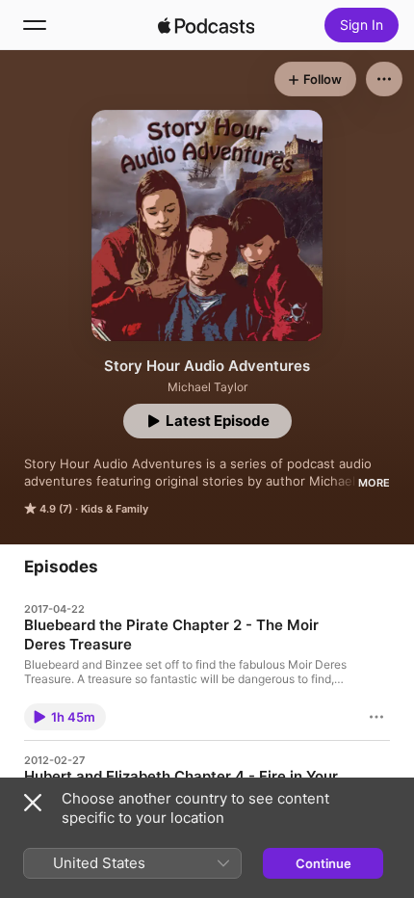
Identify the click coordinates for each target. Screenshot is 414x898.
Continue (323, 863)
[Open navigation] (34, 25)
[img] (206, 25)
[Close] (32, 802)
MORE (374, 482)
